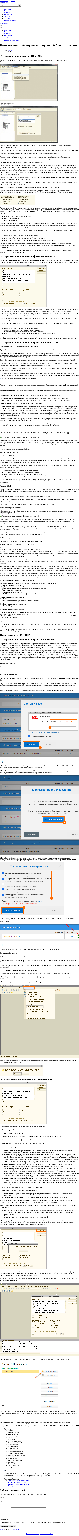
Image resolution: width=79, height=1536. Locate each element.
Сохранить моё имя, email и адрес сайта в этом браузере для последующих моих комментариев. (33, 1522)
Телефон (7, 16)
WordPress (15, 1529)
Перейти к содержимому (8, 1)
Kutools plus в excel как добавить (18, 1481)
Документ (7, 9)
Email (2, 1501)
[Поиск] (19, 5)
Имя (2, 1497)
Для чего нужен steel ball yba (17, 1482)
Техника (7, 18)
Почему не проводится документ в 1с (20, 1484)
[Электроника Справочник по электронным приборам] (4, 2)
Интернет (7, 11)
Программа (8, 14)
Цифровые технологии (11, 20)
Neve (1, 1529)
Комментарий (5, 1519)
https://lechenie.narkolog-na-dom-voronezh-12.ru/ (39, 1534)
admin (10, 50)
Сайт (1, 1505)
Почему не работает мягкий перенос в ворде (22, 1486)
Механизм (7, 13)
